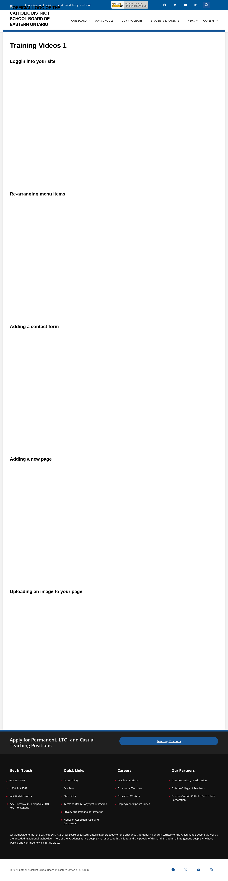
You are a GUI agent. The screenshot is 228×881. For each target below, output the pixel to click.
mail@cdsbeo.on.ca (21, 796)
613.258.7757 (17, 780)
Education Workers (129, 796)
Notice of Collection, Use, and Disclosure (81, 821)
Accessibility (71, 780)
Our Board (79, 20)
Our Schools (104, 20)
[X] (185, 870)
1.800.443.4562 (18, 788)
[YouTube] (198, 870)
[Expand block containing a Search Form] (206, 5)
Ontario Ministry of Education (189, 780)
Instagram (196, 5)
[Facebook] (173, 870)
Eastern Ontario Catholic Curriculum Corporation (193, 798)
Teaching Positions (169, 741)
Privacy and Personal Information (83, 811)
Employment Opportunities (134, 804)
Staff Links (70, 796)
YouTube (185, 5)
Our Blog (69, 788)
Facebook (165, 5)
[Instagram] (211, 870)
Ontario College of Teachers (188, 788)
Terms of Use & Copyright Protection (85, 804)
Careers (209, 20)
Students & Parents (165, 20)
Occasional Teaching (130, 788)
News (191, 20)
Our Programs (131, 20)
